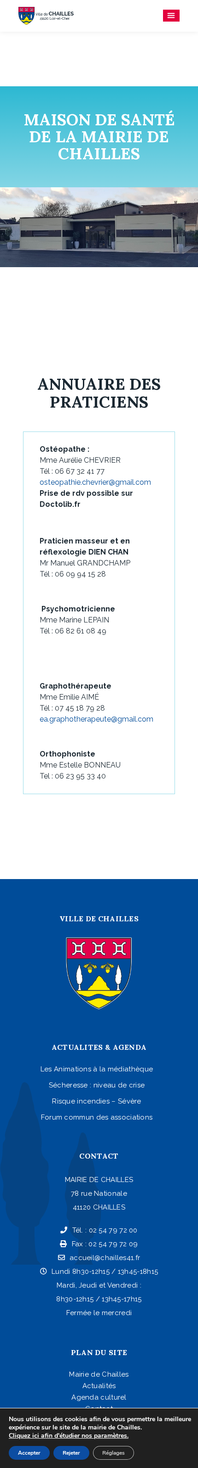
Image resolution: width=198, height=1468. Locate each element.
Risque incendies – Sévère (96, 1101)
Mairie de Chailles (98, 1374)
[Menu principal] (171, 16)
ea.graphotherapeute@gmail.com (96, 719)
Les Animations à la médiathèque (97, 1069)
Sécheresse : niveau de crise (97, 1085)
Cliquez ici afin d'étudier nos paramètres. (68, 1436)
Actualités (99, 1386)
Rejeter (71, 1453)
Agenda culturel (99, 1397)
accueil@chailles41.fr (105, 1258)
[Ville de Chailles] (46, 16)
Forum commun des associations (97, 1117)
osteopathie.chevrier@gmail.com (95, 482)
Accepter (29, 1453)
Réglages (113, 1453)
